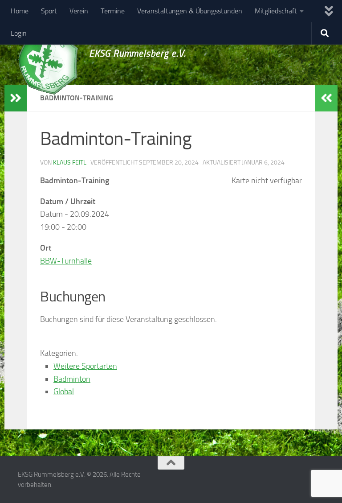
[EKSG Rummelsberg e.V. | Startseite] (48, 61)
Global (63, 391)
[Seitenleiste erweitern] (15, 98)
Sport (49, 11)
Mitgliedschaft (276, 11)
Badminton (71, 379)
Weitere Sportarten (85, 366)
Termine (113, 11)
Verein (78, 11)
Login (19, 33)
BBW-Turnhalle (66, 261)
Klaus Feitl (69, 162)
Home (19, 11)
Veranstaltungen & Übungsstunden (189, 11)
